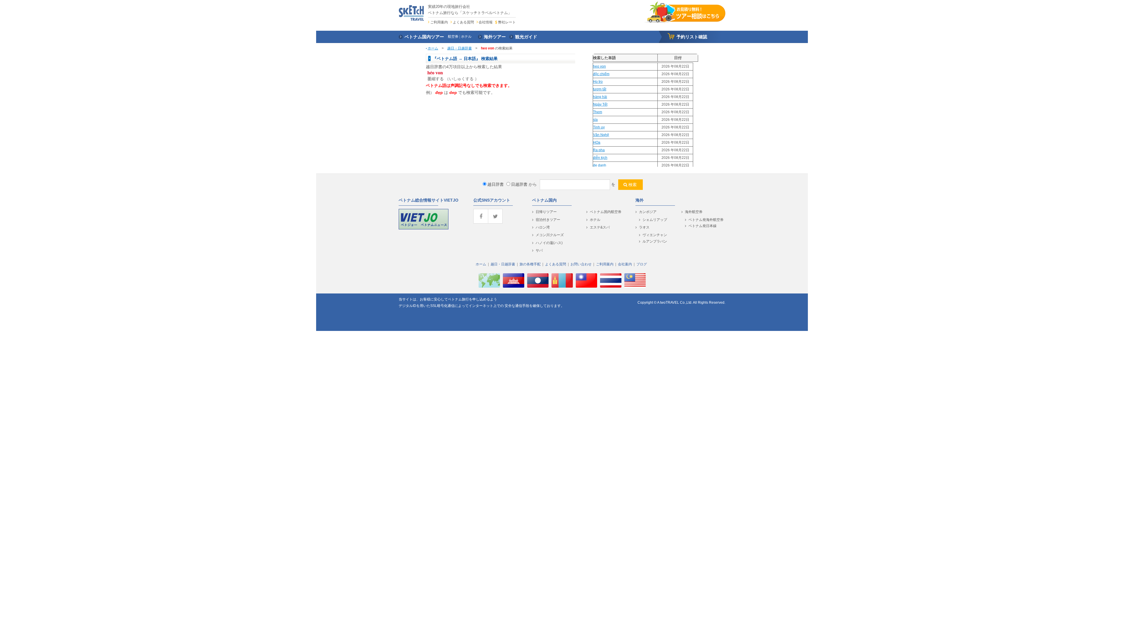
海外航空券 (693, 212)
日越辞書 (519, 184)
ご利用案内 (439, 22)
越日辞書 (495, 184)
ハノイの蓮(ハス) (549, 243)
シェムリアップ (654, 220)
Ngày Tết (600, 104)
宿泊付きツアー (548, 220)
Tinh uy (599, 127)
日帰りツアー (546, 212)
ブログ (641, 264)
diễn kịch (600, 158)
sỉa (595, 120)
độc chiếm (601, 74)
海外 (639, 200)
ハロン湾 (543, 227)
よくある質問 (463, 22)
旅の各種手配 (530, 264)
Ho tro (598, 82)
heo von (599, 66)
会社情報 (486, 22)
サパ (539, 250)
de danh (599, 165)
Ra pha (599, 150)
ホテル (595, 220)
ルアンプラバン (654, 241)
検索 (632, 184)
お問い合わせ (581, 264)
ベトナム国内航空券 (605, 212)
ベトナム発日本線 (702, 226)
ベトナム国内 (544, 200)
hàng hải (600, 97)
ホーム (433, 48)
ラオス (644, 227)
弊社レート (506, 22)
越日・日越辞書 (459, 48)
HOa (596, 142)
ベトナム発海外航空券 (706, 220)
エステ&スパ (600, 227)
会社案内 (625, 264)
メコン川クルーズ (550, 235)
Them (597, 112)
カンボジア (648, 212)
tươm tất (599, 89)
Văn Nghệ (601, 135)
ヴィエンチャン (654, 235)
